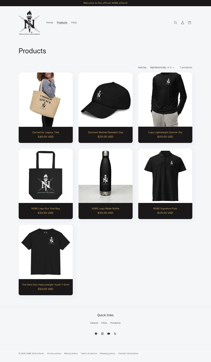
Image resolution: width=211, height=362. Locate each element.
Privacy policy (54, 353)
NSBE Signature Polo (165, 208)
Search (94, 322)
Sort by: (142, 67)
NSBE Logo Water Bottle (105, 208)
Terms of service (89, 353)
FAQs (104, 322)
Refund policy (71, 353)
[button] (175, 22)
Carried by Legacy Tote (45, 132)
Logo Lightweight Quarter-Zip (165, 132)
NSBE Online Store (35, 353)
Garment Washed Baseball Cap (105, 132)
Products (115, 322)
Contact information (128, 353)
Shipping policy (107, 353)
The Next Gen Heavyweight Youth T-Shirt (45, 284)
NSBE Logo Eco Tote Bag (45, 208)
